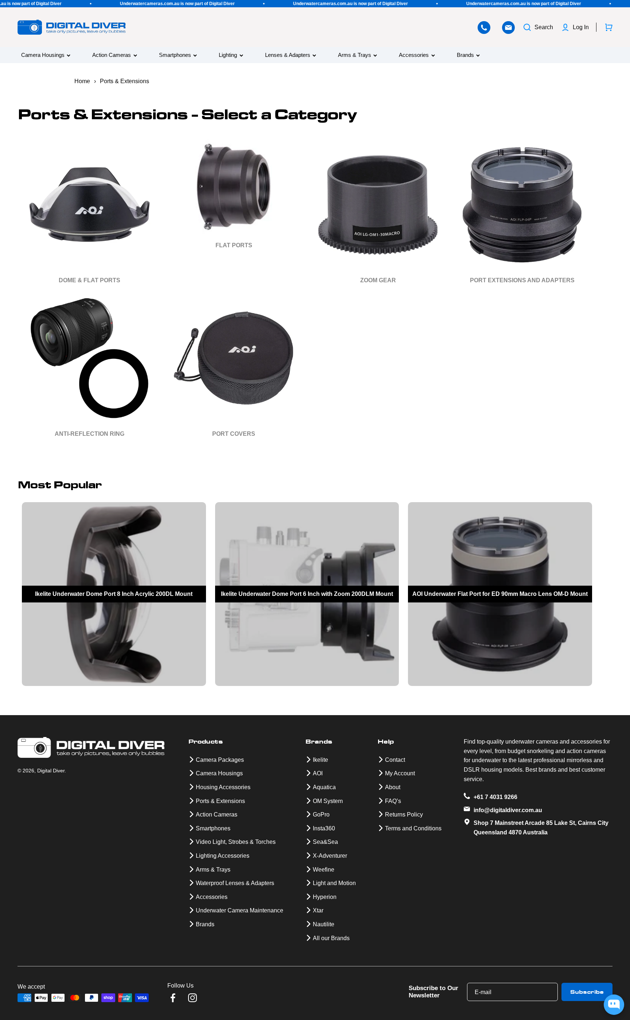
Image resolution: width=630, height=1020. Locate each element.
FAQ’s (393, 801)
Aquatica (324, 787)
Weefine (323, 869)
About (392, 787)
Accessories (414, 55)
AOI (318, 773)
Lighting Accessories (222, 856)
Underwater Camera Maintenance (239, 910)
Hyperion (325, 897)
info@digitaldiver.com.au (508, 810)
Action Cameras (111, 55)
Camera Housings (43, 55)
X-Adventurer (330, 856)
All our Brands (331, 938)
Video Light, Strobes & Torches (236, 842)
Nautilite (323, 924)
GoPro (321, 814)
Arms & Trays (354, 55)
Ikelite (320, 760)
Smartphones (175, 55)
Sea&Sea (325, 842)
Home (82, 81)
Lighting (228, 55)
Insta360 (324, 828)
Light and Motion (334, 883)
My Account (400, 773)
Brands (465, 55)
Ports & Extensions (220, 801)
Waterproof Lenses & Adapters (235, 883)
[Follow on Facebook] (172, 997)
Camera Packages (220, 760)
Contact (395, 760)
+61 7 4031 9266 (495, 797)
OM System (328, 801)
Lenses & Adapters (287, 55)
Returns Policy (404, 814)
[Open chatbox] (614, 1004)
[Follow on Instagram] (192, 997)
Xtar (318, 910)
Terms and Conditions (413, 828)
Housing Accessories (223, 787)
